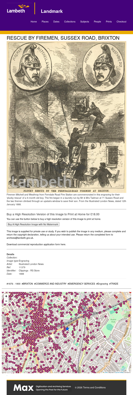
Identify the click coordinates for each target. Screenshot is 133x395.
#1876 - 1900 (13, 283)
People (97, 21)
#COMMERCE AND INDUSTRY (50, 283)
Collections (69, 21)
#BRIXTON (27, 283)
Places (45, 21)
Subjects (84, 21)
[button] (31, 369)
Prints (109, 21)
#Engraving (102, 283)
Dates (56, 21)
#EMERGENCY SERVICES (81, 283)
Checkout (121, 21)
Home (34, 21)
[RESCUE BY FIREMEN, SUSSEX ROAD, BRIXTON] (66, 117)
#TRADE (113, 283)
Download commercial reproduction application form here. (36, 244)
